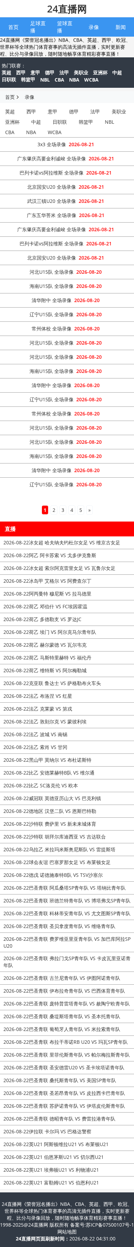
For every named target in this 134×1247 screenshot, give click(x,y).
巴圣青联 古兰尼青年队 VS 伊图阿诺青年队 (61, 978)
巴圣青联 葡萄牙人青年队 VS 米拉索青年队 (61, 1029)
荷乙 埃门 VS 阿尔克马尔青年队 (49, 632)
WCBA (91, 79)
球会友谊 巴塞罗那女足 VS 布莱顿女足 (57, 862)
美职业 (81, 72)
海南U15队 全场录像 (52, 286)
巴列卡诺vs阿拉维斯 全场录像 (51, 172)
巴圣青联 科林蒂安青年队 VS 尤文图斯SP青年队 (67, 913)
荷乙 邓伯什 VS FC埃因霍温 (45, 606)
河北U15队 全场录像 (52, 272)
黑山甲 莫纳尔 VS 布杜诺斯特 (47, 760)
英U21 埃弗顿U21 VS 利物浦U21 (51, 1169)
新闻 (120, 27)
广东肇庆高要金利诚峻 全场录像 (51, 158)
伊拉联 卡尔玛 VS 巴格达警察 (47, 1131)
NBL (45, 79)
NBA (74, 79)
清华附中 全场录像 (51, 300)
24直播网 (67, 8)
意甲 (35, 72)
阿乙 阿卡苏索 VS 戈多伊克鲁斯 (49, 555)
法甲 (64, 72)
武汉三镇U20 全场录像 (51, 201)
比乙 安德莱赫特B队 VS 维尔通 (48, 772)
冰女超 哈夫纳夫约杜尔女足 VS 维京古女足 (61, 542)
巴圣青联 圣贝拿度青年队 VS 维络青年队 (59, 926)
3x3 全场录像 (51, 144)
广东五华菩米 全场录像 (51, 215)
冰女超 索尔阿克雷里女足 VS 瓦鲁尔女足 (59, 568)
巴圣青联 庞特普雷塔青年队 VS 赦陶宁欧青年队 (66, 1003)
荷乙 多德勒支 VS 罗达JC (42, 619)
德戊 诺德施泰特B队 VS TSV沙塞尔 (53, 875)
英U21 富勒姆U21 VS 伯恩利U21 (51, 1182)
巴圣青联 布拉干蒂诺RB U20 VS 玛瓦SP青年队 (65, 1042)
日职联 (9, 79)
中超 (117, 72)
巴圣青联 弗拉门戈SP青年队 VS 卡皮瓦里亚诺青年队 (67, 961)
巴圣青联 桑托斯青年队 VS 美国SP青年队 (59, 1080)
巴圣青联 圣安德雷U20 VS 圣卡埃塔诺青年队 (63, 1067)
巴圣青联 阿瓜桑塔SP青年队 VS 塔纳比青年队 (64, 887)
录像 (94, 27)
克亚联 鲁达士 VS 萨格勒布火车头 (52, 683)
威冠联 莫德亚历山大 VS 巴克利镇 (52, 798)
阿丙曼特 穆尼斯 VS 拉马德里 (47, 593)
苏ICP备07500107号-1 (110, 1224)
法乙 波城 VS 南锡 (35, 734)
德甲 (50, 72)
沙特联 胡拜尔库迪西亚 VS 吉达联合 (54, 836)
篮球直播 (64, 27)
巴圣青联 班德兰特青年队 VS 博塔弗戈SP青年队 (67, 900)
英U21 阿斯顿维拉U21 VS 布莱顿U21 (56, 1144)
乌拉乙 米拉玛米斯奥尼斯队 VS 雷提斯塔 (59, 849)
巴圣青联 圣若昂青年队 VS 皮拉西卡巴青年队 (64, 1093)
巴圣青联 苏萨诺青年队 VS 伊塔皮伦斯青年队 (64, 1106)
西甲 (21, 72)
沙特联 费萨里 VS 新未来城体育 (49, 824)
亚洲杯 (100, 72)
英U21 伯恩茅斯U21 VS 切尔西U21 (53, 1157)
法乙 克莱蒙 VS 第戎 (37, 708)
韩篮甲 (28, 79)
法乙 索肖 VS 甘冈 (35, 747)
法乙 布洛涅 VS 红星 (37, 696)
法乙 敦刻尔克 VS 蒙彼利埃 (45, 721)
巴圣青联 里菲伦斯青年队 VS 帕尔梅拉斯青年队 (66, 1054)
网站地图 (67, 1231)
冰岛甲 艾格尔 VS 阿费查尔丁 (47, 581)
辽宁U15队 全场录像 (52, 314)
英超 (6, 72)
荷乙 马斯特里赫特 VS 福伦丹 (47, 657)
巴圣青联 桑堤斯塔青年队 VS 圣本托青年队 (61, 1016)
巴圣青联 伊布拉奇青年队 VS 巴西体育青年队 (64, 990)
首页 (13, 27)
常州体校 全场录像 (51, 328)
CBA (59, 79)
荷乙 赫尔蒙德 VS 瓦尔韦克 (45, 644)
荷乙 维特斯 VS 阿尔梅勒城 (45, 670)
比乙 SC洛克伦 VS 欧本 (40, 785)
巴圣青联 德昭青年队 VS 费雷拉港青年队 (59, 1118)
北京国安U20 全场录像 (51, 187)
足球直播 (38, 27)
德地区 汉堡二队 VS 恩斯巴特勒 (49, 811)
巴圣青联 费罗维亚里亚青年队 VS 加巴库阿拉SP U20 (67, 942)
